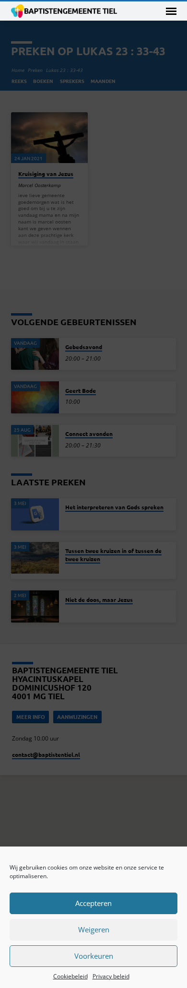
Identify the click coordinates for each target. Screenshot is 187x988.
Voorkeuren (93, 956)
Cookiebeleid (70, 976)
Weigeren (93, 929)
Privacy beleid (111, 976)
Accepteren (93, 903)
